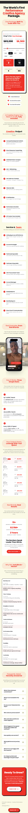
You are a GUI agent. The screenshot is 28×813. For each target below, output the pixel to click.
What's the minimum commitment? (13, 691)
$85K (15, 53)
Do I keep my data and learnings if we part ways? (13, 756)
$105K (20, 53)
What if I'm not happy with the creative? (13, 749)
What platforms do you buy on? (13, 742)
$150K (6, 56)
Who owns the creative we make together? (13, 719)
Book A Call (14, 810)
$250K (11, 56)
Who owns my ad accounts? (13, 713)
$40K (6, 53)
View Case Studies (14, 551)
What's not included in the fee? (13, 698)
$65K (10, 53)
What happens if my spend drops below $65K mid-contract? (13, 727)
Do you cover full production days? (13, 705)
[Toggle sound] (19, 368)
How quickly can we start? (13, 735)
